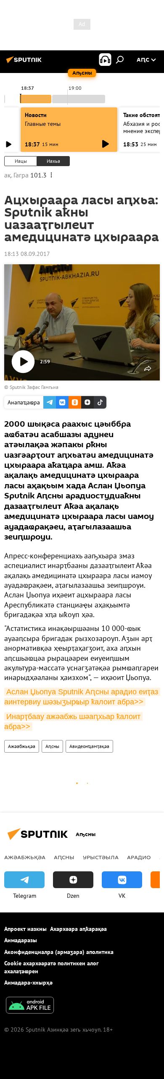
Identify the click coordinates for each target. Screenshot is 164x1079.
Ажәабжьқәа (21, 746)
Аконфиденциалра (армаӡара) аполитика (59, 952)
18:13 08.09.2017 (27, 254)
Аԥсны (52, 746)
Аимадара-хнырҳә (28, 982)
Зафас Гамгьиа (42, 387)
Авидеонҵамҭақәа (89, 746)
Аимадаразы (20, 940)
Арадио (139, 857)
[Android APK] (29, 1006)
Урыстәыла (101, 857)
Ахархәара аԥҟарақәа (78, 929)
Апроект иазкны (25, 929)
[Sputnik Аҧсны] (25, 63)
